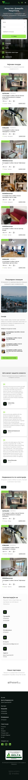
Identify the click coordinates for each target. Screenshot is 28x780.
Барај (14, 36)
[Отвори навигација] (25, 2)
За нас (2, 737)
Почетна (3, 726)
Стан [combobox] (4, 27)
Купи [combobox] (4, 22)
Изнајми (3, 731)
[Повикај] (19, 2)
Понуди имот (4, 733)
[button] (3, 487)
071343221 (6, 632)
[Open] (24, 32)
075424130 (6, 618)
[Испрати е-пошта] (22, 2)
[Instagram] (6, 744)
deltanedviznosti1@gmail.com (11, 644)
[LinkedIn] (10, 744)
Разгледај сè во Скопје (9, 358)
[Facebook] (2, 744)
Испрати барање (5, 735)
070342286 (6, 620)
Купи (2, 728)
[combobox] (13, 32)
